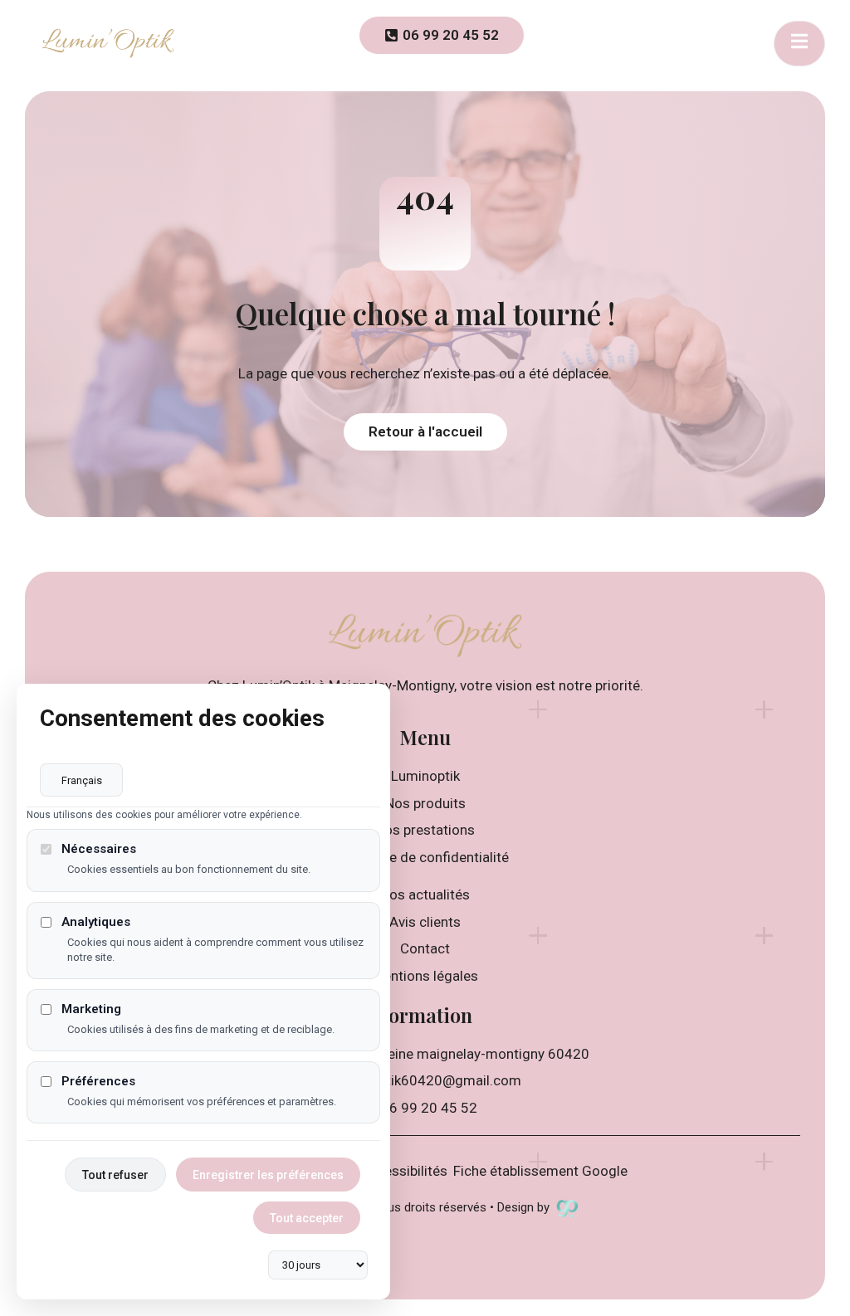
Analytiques (95, 922)
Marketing (91, 1009)
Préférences (98, 1081)
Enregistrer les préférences (268, 1175)
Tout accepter (307, 1218)
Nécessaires (98, 849)
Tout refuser (115, 1175)
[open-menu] (799, 43)
